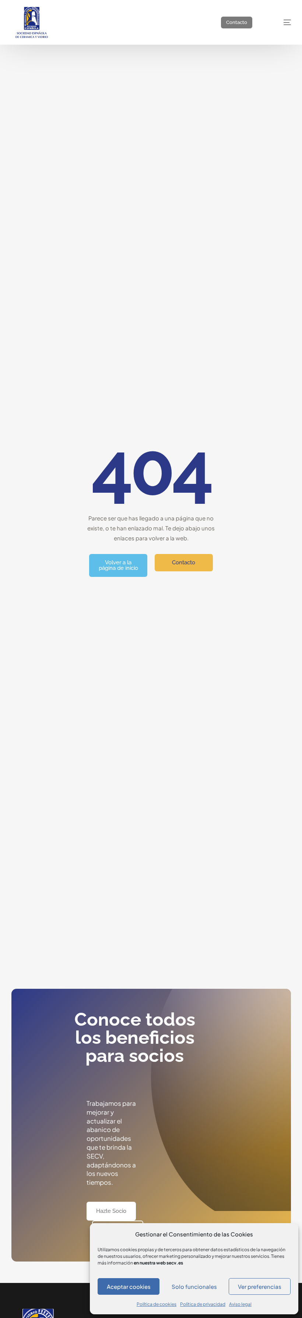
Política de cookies (156, 1304)
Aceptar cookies (129, 1286)
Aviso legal (240, 1304)
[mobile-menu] (280, 22)
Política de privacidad (202, 1304)
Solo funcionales (194, 1286)
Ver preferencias (259, 1286)
